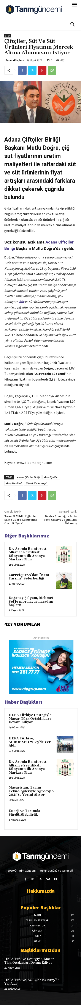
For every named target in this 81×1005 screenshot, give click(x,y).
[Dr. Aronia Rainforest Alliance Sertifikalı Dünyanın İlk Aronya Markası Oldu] (64, 554)
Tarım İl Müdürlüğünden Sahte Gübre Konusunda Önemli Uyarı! (20, 520)
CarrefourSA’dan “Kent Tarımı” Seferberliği (29, 577)
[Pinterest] (42, 70)
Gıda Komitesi (13, 483)
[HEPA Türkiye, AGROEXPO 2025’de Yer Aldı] (65, 744)
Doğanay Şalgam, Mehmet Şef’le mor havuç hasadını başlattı (31, 601)
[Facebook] (22, 70)
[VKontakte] (48, 879)
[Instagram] (33, 879)
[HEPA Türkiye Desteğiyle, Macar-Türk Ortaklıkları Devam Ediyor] (65, 721)
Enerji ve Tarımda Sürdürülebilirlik (24, 813)
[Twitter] (32, 70)
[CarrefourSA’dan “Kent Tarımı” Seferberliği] (64, 581)
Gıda (7, 35)
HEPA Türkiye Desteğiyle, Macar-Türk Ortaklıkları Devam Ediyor (30, 718)
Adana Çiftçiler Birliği (28, 477)
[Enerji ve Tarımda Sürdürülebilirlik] (65, 816)
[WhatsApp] (52, 70)
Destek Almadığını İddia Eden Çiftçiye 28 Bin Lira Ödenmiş (60, 520)
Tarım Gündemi (14, 60)
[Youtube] (55, 879)
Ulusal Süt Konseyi (36, 483)
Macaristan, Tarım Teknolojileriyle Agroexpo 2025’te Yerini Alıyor (31, 791)
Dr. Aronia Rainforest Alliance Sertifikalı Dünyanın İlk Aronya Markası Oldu (27, 554)
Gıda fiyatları (51, 477)
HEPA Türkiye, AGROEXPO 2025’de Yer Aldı (30, 742)
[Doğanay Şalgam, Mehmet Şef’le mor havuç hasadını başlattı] (64, 603)
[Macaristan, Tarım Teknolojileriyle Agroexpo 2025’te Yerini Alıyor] (65, 793)
